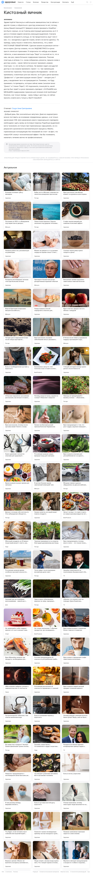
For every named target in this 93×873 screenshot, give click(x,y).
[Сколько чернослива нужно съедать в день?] (75, 244)
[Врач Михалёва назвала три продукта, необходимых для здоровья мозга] (17, 651)
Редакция (35, 871)
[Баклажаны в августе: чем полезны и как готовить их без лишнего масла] (46, 360)
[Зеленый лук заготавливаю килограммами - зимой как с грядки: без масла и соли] (17, 593)
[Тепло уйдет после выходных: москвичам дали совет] (46, 564)
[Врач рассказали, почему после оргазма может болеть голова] (17, 418)
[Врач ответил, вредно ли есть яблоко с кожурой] (75, 302)
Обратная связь (64, 871)
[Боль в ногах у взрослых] (75, 767)
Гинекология (18, 7)
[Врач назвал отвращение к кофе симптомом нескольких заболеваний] (75, 651)
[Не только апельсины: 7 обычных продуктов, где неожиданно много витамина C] (46, 622)
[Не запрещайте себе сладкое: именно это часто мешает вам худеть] (17, 622)
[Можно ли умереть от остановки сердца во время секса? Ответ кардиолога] (46, 244)
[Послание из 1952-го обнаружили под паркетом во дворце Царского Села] (17, 215)
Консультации (8, 7)
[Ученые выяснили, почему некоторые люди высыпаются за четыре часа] (75, 796)
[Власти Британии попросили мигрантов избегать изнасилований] (17, 302)
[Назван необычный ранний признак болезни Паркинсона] (46, 418)
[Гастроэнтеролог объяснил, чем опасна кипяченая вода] (17, 709)
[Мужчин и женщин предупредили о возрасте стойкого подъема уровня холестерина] (75, 854)
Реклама (15, 871)
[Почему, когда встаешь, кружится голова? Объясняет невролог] (46, 389)
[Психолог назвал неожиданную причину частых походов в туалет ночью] (46, 825)
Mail (3, 871)
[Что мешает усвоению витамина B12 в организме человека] (46, 767)
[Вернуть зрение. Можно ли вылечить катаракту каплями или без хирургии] (17, 854)
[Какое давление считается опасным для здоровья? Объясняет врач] (17, 447)
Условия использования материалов (49, 871)
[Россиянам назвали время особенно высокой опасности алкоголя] (17, 564)
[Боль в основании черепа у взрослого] (46, 709)
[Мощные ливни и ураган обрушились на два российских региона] (75, 476)
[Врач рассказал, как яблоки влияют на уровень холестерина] (75, 186)
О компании (8, 871)
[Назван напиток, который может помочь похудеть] (46, 506)
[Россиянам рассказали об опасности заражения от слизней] (46, 680)
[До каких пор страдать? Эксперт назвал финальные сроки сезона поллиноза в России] (17, 738)
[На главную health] (10, 2)
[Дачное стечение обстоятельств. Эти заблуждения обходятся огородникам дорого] (17, 506)
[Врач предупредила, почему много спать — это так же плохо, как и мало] (75, 535)
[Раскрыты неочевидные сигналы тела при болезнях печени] (17, 273)
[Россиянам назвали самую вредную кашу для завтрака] (46, 447)
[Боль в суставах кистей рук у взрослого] (46, 796)
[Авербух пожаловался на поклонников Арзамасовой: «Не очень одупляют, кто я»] (75, 564)
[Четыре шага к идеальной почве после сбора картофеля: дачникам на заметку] (17, 331)
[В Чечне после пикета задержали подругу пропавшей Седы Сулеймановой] (75, 331)
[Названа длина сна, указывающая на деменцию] (17, 244)
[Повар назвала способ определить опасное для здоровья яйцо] (46, 302)
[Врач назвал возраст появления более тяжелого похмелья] (75, 622)
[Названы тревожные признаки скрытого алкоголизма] (75, 825)
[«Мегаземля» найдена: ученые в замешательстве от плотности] (17, 680)
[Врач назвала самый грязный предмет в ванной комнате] (75, 680)
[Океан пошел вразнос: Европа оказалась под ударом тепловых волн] (46, 215)
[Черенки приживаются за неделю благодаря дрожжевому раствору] (46, 535)
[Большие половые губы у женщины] (17, 186)
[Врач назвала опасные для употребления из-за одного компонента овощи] (75, 447)
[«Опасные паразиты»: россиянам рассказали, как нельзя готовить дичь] (17, 389)
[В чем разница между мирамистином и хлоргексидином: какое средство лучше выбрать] (17, 796)
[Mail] (2, 2)
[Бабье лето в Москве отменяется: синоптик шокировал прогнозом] (46, 186)
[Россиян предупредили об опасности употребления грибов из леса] (46, 651)
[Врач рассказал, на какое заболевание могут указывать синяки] (46, 331)
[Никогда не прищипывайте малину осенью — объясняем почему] (75, 389)
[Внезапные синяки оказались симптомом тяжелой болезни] (75, 273)
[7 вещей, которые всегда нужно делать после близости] (75, 360)
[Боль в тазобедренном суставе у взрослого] (17, 360)
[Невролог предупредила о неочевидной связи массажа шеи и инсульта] (17, 767)
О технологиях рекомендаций (78, 871)
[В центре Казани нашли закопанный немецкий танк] (46, 476)
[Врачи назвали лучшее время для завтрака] (17, 476)
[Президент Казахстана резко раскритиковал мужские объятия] (46, 273)
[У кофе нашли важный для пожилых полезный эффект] (75, 215)
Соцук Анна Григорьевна (22, 108)
